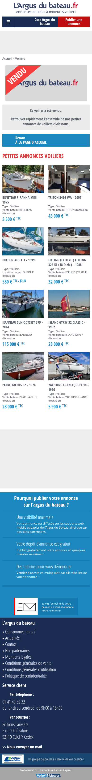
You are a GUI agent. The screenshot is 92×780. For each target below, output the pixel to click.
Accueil (7, 58)
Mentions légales (18, 657)
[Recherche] (20, 22)
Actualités (12, 638)
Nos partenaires (17, 650)
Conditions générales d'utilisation (30, 669)
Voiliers (20, 58)
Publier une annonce (73, 21)
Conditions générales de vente (28, 663)
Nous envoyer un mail (24, 747)
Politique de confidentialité (26, 676)
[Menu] (8, 22)
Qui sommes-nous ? (20, 631)
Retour (30, 140)
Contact (10, 644)
